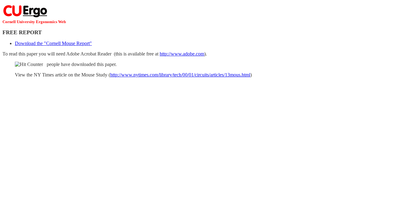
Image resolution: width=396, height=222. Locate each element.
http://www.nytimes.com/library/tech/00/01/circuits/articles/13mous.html (180, 74)
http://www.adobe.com (182, 53)
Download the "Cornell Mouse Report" (53, 43)
